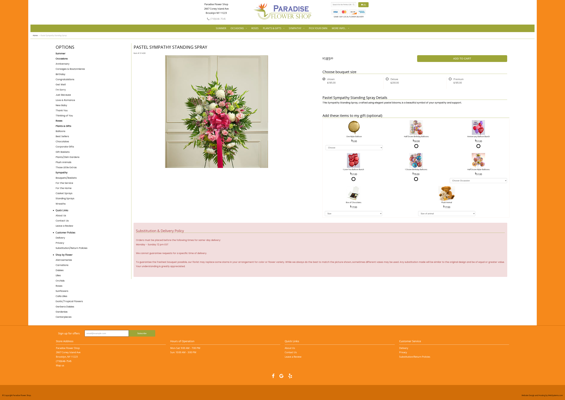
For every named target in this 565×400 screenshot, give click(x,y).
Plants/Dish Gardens (67, 157)
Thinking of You (64, 115)
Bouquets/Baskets (66, 178)
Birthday (60, 74)
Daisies (60, 270)
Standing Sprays (65, 198)
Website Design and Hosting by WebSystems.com (542, 395)
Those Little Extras (66, 167)
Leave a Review (64, 226)
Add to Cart (462, 58)
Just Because (63, 95)
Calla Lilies (61, 296)
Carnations (62, 265)
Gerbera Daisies (65, 306)
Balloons (60, 131)
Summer (221, 28)
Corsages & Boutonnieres (70, 69)
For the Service (64, 183)
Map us (60, 365)
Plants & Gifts (272, 28)
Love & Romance (65, 100)
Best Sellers (62, 136)
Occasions (237, 28)
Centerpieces (64, 317)
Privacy (60, 243)
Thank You (62, 110)
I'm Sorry (61, 89)
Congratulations (65, 79)
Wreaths (61, 203)
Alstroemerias (64, 260)
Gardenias (62, 311)
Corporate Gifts (65, 146)
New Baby (61, 105)
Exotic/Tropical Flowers (69, 301)
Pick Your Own (318, 28)
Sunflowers (62, 291)
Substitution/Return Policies (71, 248)
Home (35, 35)
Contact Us (62, 220)
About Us (61, 215)
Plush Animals (63, 162)
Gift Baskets (63, 152)
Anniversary (62, 63)
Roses (255, 28)
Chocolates (62, 141)
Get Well (61, 84)
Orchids (60, 280)
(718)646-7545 (218, 18)
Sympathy (295, 28)
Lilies (58, 275)
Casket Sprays (64, 193)
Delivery (60, 237)
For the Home (64, 188)
